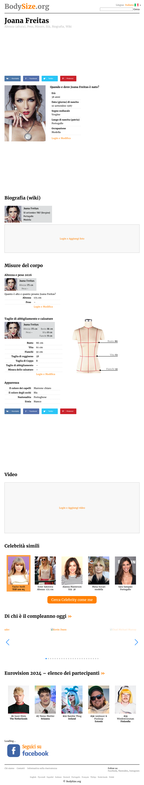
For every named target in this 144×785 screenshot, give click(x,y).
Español (50, 777)
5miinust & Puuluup (98, 717)
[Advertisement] (72, 49)
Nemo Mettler (45, 717)
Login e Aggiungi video (72, 507)
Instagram (134, 771)
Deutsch (66, 777)
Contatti (21, 768)
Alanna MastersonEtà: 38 (72, 588)
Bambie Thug (72, 717)
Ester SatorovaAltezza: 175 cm (45, 588)
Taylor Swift (18, 588)
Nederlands (102, 777)
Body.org (26, 6)
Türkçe (93, 777)
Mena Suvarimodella (98, 588)
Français (85, 777)
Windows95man (125, 717)
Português (75, 777)
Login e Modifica (61, 138)
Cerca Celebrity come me (72, 600)
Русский (41, 777)
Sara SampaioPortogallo (125, 588)
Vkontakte (123, 771)
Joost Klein (18, 717)
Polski (111, 777)
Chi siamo (9, 768)
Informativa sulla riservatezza (42, 768)
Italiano (58, 777)
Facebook (112, 771)
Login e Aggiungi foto (72, 238)
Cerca (136, 9)
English (33, 777)
